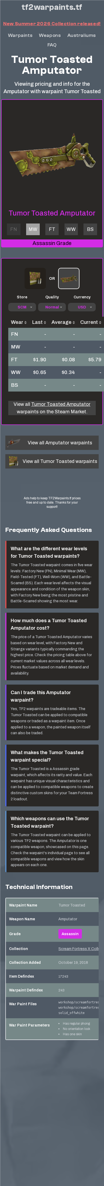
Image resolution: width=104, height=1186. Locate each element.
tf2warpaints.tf (52, 7)
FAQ (52, 45)
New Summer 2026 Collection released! (52, 24)
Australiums (81, 35)
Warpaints (20, 35)
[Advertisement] (52, 487)
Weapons (50, 35)
